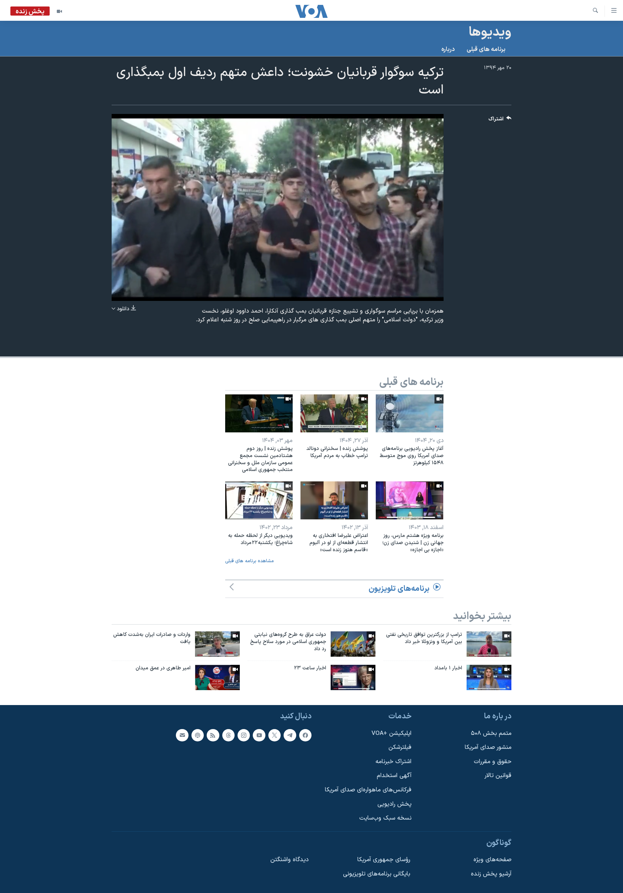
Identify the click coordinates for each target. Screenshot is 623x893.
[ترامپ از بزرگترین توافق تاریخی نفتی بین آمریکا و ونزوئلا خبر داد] (489, 644)
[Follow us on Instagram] (244, 735)
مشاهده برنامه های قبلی (249, 561)
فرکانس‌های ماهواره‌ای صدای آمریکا (368, 790)
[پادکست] (197, 735)
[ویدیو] (59, 11)
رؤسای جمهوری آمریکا (383, 859)
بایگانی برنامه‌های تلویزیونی (376, 874)
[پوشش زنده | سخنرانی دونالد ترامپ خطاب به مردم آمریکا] (334, 413)
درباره (448, 49)
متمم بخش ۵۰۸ (491, 733)
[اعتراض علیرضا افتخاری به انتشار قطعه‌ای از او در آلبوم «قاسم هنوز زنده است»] (334, 500)
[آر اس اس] (213, 735)
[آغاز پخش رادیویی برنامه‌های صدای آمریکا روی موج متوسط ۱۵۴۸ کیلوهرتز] (409, 413)
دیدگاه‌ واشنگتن (289, 859)
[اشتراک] (182, 735)
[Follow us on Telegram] (290, 735)
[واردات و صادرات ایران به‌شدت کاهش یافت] (217, 644)
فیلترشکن (399, 747)
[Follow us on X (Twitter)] (274, 735)
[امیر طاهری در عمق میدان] (217, 677)
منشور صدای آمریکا (488, 747)
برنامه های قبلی (486, 49)
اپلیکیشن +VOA (391, 733)
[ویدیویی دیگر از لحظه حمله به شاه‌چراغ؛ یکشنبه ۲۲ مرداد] (259, 500)
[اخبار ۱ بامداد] (489, 677)
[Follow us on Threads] (228, 735)
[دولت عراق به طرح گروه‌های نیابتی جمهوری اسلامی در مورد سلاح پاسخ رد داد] (353, 644)
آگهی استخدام (394, 775)
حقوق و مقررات (492, 761)
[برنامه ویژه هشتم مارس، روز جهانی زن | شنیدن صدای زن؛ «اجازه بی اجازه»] (409, 500)
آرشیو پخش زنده (491, 874)
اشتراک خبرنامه (393, 761)
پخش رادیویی (394, 804)
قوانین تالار (497, 775)
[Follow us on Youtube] (259, 735)
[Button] (500, 120)
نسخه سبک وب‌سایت (385, 818)
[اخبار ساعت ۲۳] (353, 677)
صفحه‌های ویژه (492, 859)
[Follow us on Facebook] (305, 735)
